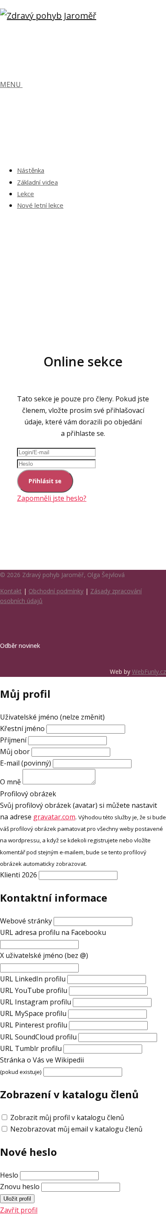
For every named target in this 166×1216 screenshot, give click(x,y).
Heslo (9, 1175)
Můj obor (15, 751)
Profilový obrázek (28, 793)
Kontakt (11, 591)
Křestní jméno (23, 728)
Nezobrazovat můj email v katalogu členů (76, 1129)
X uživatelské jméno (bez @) (44, 955)
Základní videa (37, 182)
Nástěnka (30, 170)
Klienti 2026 (18, 874)
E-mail (25, 763)
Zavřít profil (18, 1210)
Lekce (25, 193)
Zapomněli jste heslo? (51, 498)
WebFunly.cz (149, 671)
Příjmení (13, 740)
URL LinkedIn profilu (33, 979)
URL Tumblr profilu (31, 1048)
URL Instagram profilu (35, 1002)
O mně (10, 781)
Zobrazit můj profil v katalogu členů (67, 1117)
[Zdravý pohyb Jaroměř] (48, 15)
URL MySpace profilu (33, 1013)
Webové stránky (26, 921)
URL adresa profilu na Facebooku (53, 932)
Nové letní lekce (40, 205)
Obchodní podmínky (56, 591)
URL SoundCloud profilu (38, 1037)
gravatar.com (54, 816)
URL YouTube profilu (33, 990)
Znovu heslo (20, 1186)
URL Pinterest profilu (33, 1025)
